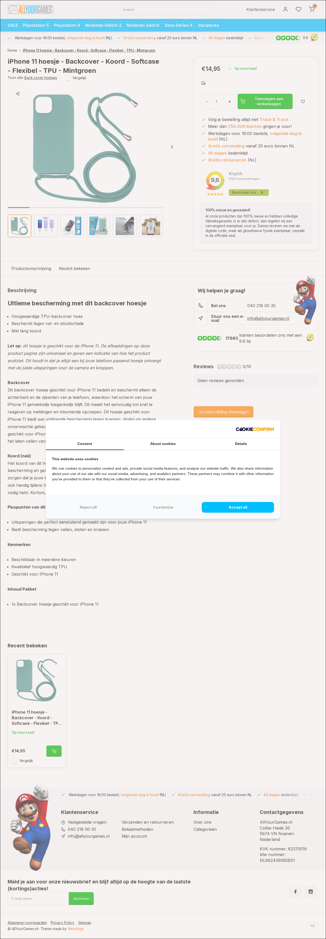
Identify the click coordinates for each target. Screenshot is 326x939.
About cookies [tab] (163, 444)
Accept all (238, 507)
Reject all (88, 507)
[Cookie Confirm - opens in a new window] (255, 429)
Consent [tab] (84, 444)
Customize (163, 507)
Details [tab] (241, 444)
